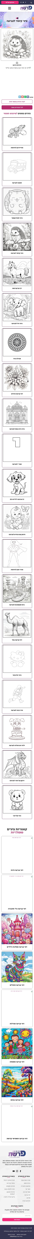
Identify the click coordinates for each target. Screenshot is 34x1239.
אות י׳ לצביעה (17, 464)
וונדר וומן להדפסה (17, 570)
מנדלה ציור (17, 359)
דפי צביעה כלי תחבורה (17, 909)
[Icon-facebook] (25, 2)
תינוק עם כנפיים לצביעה (17, 534)
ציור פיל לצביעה (17, 323)
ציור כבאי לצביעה (17, 710)
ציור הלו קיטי (17, 675)
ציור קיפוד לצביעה (17, 253)
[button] (9, 8)
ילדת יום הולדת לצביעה (17, 745)
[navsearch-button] (31, 2)
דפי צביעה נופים (17, 1100)
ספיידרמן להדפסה (17, 148)
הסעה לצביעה (17, 183)
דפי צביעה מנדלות (17, 1023)
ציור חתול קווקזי (17, 218)
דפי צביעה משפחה (17, 1062)
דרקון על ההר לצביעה (17, 780)
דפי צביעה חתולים (17, 985)
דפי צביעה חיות (17, 870)
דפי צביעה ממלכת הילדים (17, 947)
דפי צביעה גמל (17, 640)
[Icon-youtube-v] (23, 2)
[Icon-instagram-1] (21, 2)
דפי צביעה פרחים (17, 394)
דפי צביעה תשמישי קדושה (17, 1138)
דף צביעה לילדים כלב (17, 499)
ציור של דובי (17, 816)
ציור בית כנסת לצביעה (17, 429)
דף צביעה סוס (17, 288)
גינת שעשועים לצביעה (17, 605)
